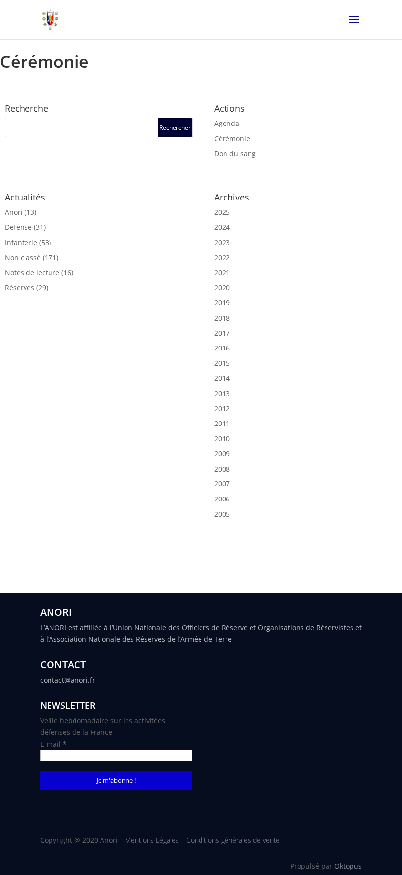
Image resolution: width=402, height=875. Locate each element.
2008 (222, 469)
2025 (222, 212)
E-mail (53, 744)
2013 (222, 393)
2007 (222, 483)
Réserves (19, 287)
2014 (222, 378)
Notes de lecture (32, 272)
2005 (222, 514)
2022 (222, 257)
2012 (222, 408)
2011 (222, 423)
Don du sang (235, 153)
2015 (222, 363)
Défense (18, 227)
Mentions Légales (152, 840)
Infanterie (21, 242)
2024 (222, 227)
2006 (222, 498)
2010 (222, 438)
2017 (222, 333)
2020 (222, 287)
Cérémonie (232, 138)
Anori (14, 212)
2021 (222, 272)
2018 (222, 318)
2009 (222, 453)
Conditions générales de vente (233, 840)
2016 (222, 347)
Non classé (23, 257)
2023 (222, 242)
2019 (222, 302)
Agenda (226, 123)
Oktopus (348, 866)
